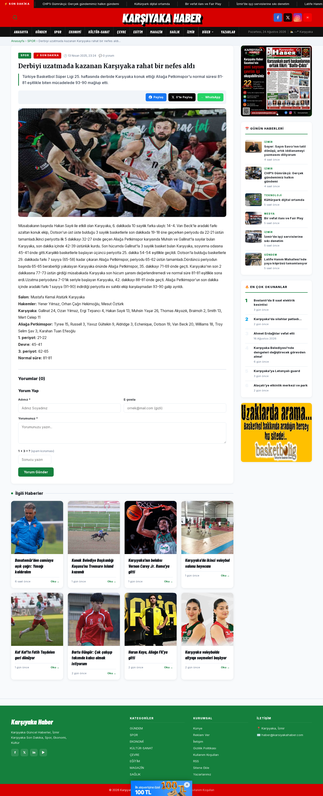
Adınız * (24, 399)
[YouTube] (307, 17)
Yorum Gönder (36, 472)
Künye (197, 728)
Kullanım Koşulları (206, 755)
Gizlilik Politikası (204, 748)
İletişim (198, 741)
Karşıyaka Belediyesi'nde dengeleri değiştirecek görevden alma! (280, 352)
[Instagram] (297, 17)
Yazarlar (228, 32)
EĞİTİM (138, 32)
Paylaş (158, 97)
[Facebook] (278, 17)
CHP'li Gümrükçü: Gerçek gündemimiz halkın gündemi (61, 4)
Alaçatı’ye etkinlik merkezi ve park (281, 385)
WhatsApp (212, 97)
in (33, 752)
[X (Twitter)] (288, 17)
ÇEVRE (121, 32)
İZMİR (191, 32)
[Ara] (15, 17)
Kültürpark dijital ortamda (132, 4)
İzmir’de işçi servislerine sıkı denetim (243, 4)
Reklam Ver (201, 735)
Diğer (206, 32)
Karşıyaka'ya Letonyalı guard (277, 371)
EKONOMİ (75, 32)
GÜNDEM (41, 32)
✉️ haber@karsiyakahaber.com (280, 735)
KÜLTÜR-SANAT (99, 32)
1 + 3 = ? (36, 451)
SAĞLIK (175, 32)
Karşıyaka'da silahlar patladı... (278, 319)
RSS (196, 761)
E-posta (129, 399)
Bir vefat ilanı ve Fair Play (183, 4)
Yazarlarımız (202, 774)
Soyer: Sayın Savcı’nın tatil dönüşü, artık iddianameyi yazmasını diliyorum (285, 151)
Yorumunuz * (28, 418)
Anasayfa (21, 32)
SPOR (57, 32)
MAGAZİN (156, 32)
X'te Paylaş (184, 97)
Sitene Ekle (201, 768)
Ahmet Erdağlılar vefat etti (274, 333)
